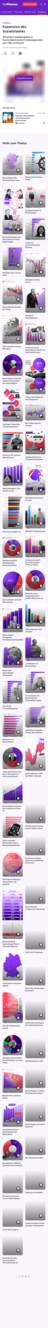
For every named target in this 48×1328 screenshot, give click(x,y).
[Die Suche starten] (41, 4)
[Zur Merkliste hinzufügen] (12, 53)
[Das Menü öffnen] (45, 4)
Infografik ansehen (24, 78)
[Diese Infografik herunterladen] (20, 53)
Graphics (7, 22)
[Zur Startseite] (10, 4)
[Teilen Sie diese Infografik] (5, 53)
